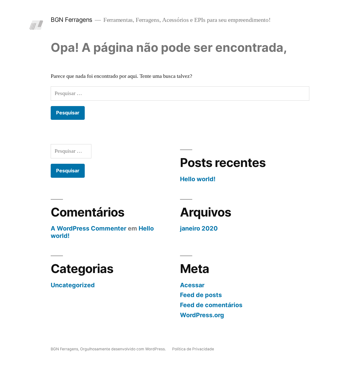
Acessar (192, 285)
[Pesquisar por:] (180, 93)
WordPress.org (202, 315)
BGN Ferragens (71, 19)
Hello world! (198, 179)
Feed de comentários (211, 305)
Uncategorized (73, 285)
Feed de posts (201, 295)
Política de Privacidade (193, 349)
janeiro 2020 (199, 228)
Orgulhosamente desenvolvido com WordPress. (123, 349)
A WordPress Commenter (88, 228)
